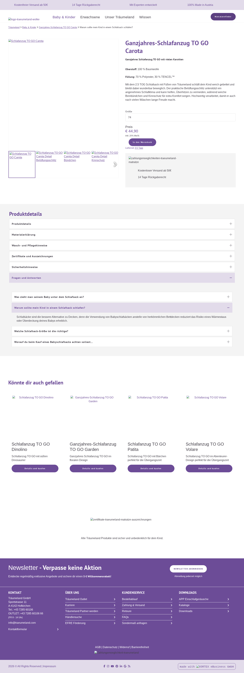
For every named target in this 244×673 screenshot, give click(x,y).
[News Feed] (129, 666)
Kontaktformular (17, 629)
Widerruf (124, 647)
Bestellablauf (129, 599)
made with (188, 666)
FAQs (125, 617)
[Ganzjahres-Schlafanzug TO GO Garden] (93, 418)
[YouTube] (112, 666)
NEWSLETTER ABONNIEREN (188, 569)
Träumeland (14, 27)
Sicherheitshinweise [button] (25, 267)
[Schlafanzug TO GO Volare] (209, 418)
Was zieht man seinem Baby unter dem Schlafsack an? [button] (49, 297)
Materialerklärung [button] (24, 234)
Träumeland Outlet (76, 599)
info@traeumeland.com (22, 622)
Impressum (49, 666)
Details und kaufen (35, 468)
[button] (115, 164)
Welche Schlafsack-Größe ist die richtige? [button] (41, 331)
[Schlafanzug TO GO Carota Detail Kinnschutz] (105, 164)
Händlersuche (73, 617)
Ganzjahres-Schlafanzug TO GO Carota (58, 27)
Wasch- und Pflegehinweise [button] (29, 245)
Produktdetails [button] (21, 223)
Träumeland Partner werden (81, 611)
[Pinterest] (117, 666)
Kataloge (184, 605)
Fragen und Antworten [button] (26, 277)
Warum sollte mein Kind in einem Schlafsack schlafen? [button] (49, 307)
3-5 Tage (139, 148)
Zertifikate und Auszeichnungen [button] (32, 256)
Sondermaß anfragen (134, 623)
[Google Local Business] (125, 666)
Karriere (70, 605)
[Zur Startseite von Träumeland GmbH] (29, 19)
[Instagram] (108, 666)
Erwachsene (90, 17)
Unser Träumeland (119, 17)
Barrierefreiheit (140, 647)
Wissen (145, 17)
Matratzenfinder (223, 16)
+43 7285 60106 (23, 609)
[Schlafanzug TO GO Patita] (151, 418)
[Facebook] (104, 666)
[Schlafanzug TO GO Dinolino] (35, 418)
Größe (128, 111)
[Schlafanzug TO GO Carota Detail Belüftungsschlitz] (49, 164)
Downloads (185, 611)
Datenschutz (110, 647)
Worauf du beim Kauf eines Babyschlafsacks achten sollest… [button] (53, 342)
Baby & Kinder (64, 17)
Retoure (126, 611)
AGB (98, 647)
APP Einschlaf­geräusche (193, 599)
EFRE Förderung (75, 623)
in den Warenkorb (142, 142)
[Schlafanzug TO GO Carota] (21, 164)
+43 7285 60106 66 (31, 613)
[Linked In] (121, 666)
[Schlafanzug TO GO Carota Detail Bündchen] (77, 164)
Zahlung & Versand (133, 605)
